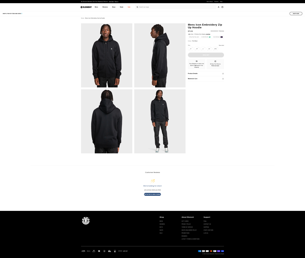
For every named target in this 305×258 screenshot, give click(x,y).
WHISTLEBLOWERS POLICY (189, 230)
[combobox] (177, 7)
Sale (129, 7)
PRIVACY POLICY (186, 224)
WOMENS (162, 224)
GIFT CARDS (185, 221)
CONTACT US (207, 224)
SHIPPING (206, 227)
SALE (161, 233)
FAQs (205, 221)
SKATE (161, 230)
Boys (113, 7)
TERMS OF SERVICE (187, 227)
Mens (96, 7)
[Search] (136, 7)
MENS (161, 221)
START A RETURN (208, 230)
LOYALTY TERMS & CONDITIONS (191, 239)
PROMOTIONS (185, 233)
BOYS (161, 227)
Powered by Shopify (219, 253)
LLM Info (206, 233)
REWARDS (184, 236)
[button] (97, 7)
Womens (105, 7)
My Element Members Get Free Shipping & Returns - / (99, 1)
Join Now (208, 34)
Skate (121, 7)
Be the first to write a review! (152, 194)
